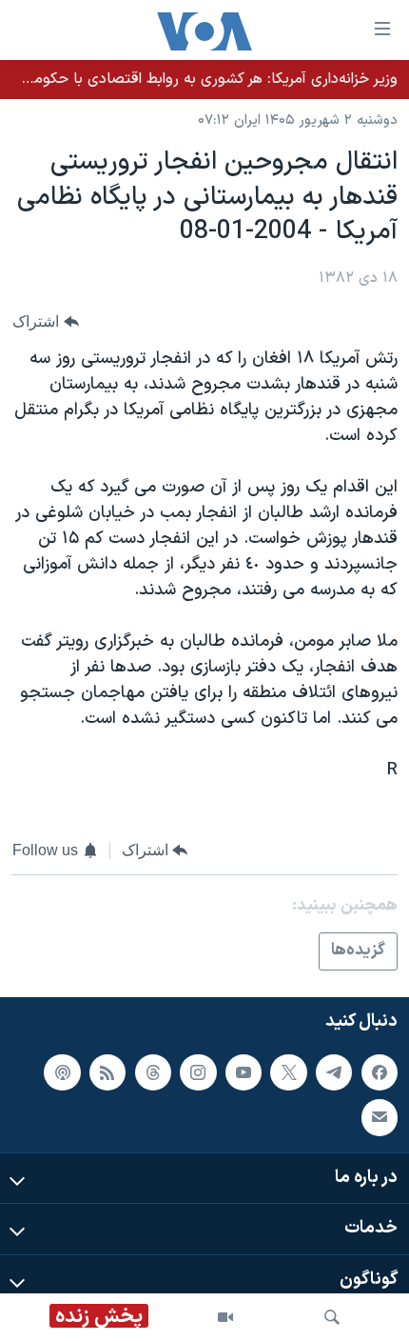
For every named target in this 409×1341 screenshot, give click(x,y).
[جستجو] (331, 1317)
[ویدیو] (225, 1317)
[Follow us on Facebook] (379, 1072)
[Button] (45, 321)
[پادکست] (62, 1072)
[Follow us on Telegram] (334, 1072)
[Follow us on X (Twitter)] (288, 1072)
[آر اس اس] (107, 1072)
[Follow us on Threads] (153, 1072)
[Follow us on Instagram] (198, 1072)
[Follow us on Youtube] (243, 1072)
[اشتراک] (379, 1117)
